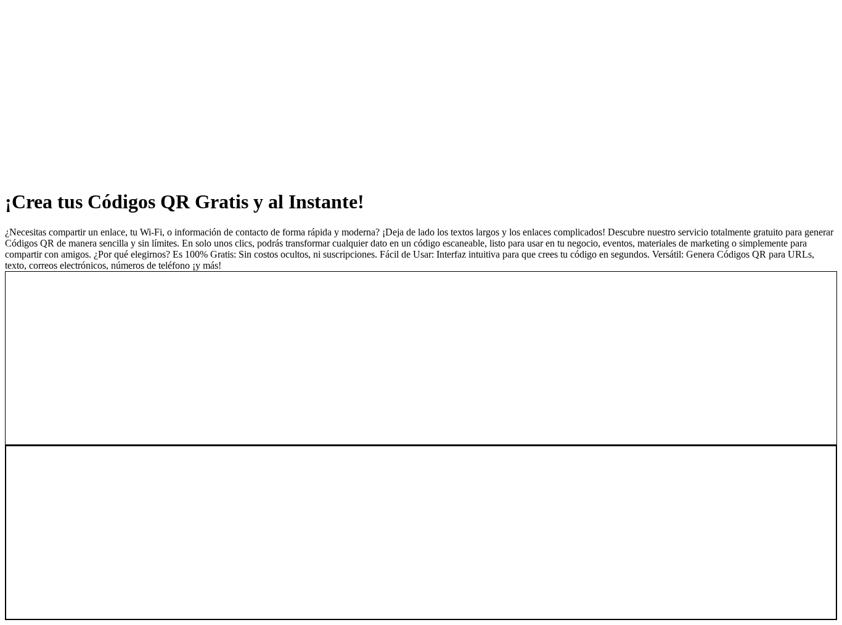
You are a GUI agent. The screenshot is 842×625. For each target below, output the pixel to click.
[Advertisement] (375, 91)
